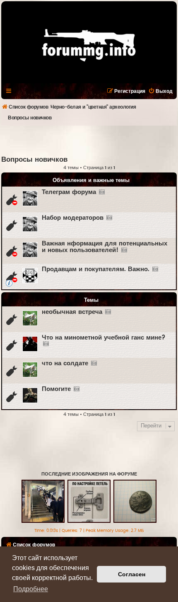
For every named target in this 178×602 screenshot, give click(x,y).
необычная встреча (72, 312)
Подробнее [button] (30, 588)
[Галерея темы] (102, 192)
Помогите (56, 389)
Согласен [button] (131, 574)
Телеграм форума (69, 192)
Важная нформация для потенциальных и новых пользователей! (104, 246)
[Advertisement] (89, 140)
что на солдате (65, 363)
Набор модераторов (72, 218)
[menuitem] (160, 91)
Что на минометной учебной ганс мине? (104, 338)
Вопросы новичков (34, 159)
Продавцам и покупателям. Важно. (95, 269)
